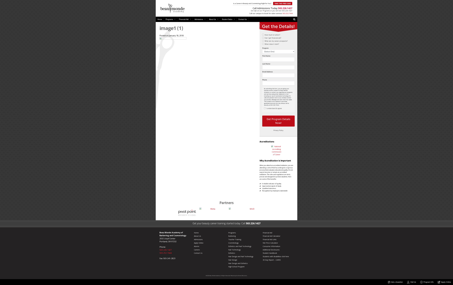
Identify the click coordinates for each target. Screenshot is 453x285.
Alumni (196, 246)
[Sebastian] (167, 212)
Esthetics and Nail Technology (239, 246)
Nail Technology (234, 250)
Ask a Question (397, 282)
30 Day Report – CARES (272, 260)
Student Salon (227, 19)
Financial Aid (184, 19)
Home (159, 19)
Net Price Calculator (270, 243)
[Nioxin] (285, 212)
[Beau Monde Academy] (172, 8)
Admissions (199, 19)
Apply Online (198, 243)
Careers (197, 250)
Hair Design (232, 260)
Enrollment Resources (241, 275)
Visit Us (413, 282)
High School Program (236, 267)
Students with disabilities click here (276, 256)
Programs (169, 19)
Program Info (429, 282)
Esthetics (231, 253)
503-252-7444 (165, 253)
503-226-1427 (165, 250)
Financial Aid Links (270, 239)
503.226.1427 (285, 8)
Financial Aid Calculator (271, 236)
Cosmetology (233, 243)
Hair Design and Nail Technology (240, 256)
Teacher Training (234, 239)
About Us (212, 19)
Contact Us (242, 19)
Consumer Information (271, 246)
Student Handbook (270, 253)
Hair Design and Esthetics (238, 263)
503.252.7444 (288, 13)
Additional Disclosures (271, 250)
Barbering (232, 236)
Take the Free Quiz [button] (283, 3)
